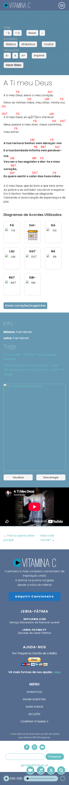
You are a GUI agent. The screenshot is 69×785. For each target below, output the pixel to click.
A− (7, 55)
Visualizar (18, 477)
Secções (34, 714)
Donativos (34, 692)
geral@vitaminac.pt (34, 765)
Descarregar (51, 477)
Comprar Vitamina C (35, 721)
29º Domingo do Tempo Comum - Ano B (31, 370)
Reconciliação (46, 355)
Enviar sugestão (34, 699)
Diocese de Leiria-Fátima (34, 631)
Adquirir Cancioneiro (34, 596)
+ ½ (17, 33)
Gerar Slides (13, 65)
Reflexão (10, 359)
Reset (32, 33)
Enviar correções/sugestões (25, 306)
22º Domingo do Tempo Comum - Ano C (32, 365)
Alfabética (28, 44)
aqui (57, 672)
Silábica (11, 44)
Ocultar (49, 44)
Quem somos (35, 706)
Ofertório (29, 355)
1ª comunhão (13, 355)
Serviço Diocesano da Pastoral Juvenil (34, 620)
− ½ (8, 33)
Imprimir (39, 55)
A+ (23, 55)
